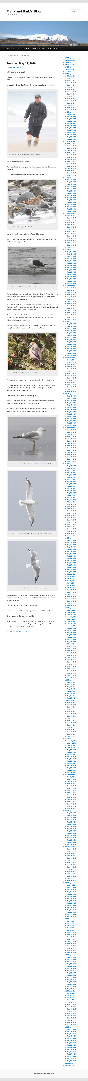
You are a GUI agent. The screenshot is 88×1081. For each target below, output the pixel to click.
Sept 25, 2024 (71, 941)
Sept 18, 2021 (71, 734)
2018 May (15, 631)
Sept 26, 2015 (71, 382)
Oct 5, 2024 (70, 930)
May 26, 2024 (71, 905)
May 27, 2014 (71, 279)
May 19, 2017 (71, 477)
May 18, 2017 (71, 475)
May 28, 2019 (71, 635)
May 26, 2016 (71, 418)
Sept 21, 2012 (71, 162)
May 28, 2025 (71, 982)
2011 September (70, 76)
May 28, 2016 (71, 423)
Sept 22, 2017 (71, 524)
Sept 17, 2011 (71, 92)
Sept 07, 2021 (71, 709)
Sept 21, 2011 (71, 101)
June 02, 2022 (71, 743)
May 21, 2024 (71, 894)
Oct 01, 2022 (71, 777)
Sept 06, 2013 (71, 218)
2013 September (70, 213)
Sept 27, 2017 (71, 536)
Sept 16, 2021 (71, 729)
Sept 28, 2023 (71, 876)
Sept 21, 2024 (71, 932)
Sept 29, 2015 (71, 389)
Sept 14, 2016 (71, 443)
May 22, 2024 (71, 896)
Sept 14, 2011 (71, 85)
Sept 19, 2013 (71, 247)
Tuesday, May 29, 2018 (21, 63)
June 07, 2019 (71, 624)
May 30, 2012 (71, 137)
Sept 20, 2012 (71, 159)
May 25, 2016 (71, 416)
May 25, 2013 (71, 200)
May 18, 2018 (71, 545)
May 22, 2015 (71, 342)
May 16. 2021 (71, 684)
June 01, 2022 (71, 741)
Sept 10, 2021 (71, 716)
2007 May (68, 62)
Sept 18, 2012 (71, 155)
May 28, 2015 (71, 355)
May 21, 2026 (71, 1041)
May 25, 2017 (71, 491)
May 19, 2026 (71, 1036)
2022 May (68, 738)
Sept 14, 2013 (71, 236)
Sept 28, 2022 (71, 804)
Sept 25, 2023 (71, 869)
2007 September (70, 65)
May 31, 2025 (71, 989)
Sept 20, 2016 (71, 457)
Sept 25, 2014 (71, 319)
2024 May (68, 883)
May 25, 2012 (71, 125)
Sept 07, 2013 (71, 220)
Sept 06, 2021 (71, 707)
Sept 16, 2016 (71, 448)
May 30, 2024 (71, 914)
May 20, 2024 (71, 892)
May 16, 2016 (71, 398)
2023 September (70, 847)
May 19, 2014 (71, 261)
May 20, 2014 (71, 263)
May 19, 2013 (71, 186)
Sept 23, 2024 (71, 937)
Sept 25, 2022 (71, 797)
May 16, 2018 (71, 540)
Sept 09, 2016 (71, 432)
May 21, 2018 (71, 551)
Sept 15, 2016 (71, 446)
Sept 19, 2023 (71, 856)
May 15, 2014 (71, 252)
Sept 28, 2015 (71, 387)
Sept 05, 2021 (71, 705)
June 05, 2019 (71, 619)
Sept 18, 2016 (71, 452)
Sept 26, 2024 (71, 944)
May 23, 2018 (71, 556)
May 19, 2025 (71, 962)
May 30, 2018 (71, 572)
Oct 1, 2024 (70, 921)
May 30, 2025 (71, 986)
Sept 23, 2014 (71, 315)
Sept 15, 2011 (71, 87)
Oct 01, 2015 (71, 360)
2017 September (70, 502)
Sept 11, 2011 (71, 78)
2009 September (70, 69)
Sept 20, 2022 (71, 786)
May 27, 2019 (71, 633)
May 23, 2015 (71, 344)
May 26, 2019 (71, 630)
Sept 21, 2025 (71, 1004)
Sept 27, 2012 (71, 175)
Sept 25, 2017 (71, 531)
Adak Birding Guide (39, 48)
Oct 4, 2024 (70, 928)
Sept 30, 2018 (71, 606)
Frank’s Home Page (23, 48)
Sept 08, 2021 (71, 711)
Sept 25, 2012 (71, 171)
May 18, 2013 (71, 184)
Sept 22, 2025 (71, 1007)
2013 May (68, 177)
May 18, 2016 (71, 403)
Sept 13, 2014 (71, 292)
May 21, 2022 (71, 750)
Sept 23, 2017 (71, 527)
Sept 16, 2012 (71, 150)
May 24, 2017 (71, 488)
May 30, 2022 (71, 770)
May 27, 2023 (71, 835)
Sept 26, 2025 (71, 1016)
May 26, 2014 (71, 276)
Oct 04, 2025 (71, 998)
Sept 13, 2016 (71, 441)
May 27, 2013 (71, 204)
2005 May (68, 58)
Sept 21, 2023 (71, 860)
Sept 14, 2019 (71, 646)
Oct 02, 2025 (71, 993)
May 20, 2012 (71, 114)
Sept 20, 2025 (71, 1002)
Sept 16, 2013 (71, 240)
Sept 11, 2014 (71, 288)
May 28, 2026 (71, 1056)
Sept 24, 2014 (71, 317)
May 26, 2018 (71, 563)
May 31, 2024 (71, 917)
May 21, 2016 (71, 409)
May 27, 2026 (71, 1054)
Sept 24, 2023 (71, 867)
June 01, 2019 (71, 610)
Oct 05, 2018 (71, 585)
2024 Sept (68, 919)
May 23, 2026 (71, 1045)
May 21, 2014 (71, 265)
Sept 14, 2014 (71, 294)
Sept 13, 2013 (71, 234)
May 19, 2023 (71, 817)
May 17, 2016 (71, 400)
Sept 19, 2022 (71, 784)
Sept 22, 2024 (71, 935)
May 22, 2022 (71, 752)
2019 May (68, 608)
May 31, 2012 (71, 139)
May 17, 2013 (71, 182)
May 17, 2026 (71, 1031)
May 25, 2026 (71, 1049)
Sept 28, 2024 (71, 948)
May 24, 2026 (71, 1047)
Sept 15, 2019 (71, 648)
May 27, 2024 (71, 907)
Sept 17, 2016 (71, 450)
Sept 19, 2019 (71, 657)
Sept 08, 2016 (71, 430)
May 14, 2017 (71, 466)
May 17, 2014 (71, 256)
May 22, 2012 (71, 119)
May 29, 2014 (71, 283)
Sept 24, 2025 (71, 1011)
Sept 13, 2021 (71, 723)
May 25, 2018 (71, 560)
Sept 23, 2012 (71, 166)
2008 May (68, 67)
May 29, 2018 (23, 631)
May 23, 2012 (71, 121)
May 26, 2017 (71, 493)
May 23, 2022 (71, 754)
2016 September (70, 428)
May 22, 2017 (71, 484)
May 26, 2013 (71, 202)
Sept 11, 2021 (71, 718)
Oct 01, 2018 (71, 576)
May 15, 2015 (71, 326)
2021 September (70, 700)
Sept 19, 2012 (71, 157)
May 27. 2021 (71, 693)
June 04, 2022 (71, 747)
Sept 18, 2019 (71, 655)
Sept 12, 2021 (71, 720)
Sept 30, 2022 (71, 808)
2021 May (68, 680)
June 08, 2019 (71, 626)
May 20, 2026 (71, 1038)
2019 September (70, 644)
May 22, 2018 (71, 554)
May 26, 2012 (71, 128)
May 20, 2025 (71, 964)
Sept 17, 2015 (71, 362)
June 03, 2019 (71, 615)
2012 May (68, 112)
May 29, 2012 (71, 134)
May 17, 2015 (71, 331)
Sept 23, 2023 (71, 865)
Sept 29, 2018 (71, 603)
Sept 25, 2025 (71, 1013)
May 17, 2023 (71, 813)
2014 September (70, 286)
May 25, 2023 (71, 831)
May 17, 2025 (71, 957)
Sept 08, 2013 (71, 222)
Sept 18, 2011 (71, 94)
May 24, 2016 (71, 414)
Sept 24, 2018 (71, 592)
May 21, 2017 (71, 482)
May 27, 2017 (71, 495)
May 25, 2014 (71, 274)
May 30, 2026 (71, 1061)
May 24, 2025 (71, 973)
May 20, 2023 (71, 820)
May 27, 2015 (71, 353)
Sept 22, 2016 (71, 461)
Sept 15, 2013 (71, 238)
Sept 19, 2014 (71, 306)
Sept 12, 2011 (71, 80)
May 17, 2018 (71, 542)
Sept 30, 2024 (71, 953)
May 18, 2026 (71, 1034)
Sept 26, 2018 (71, 596)
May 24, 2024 (71, 901)
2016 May (68, 394)
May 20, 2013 (71, 189)
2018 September (70, 574)
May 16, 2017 (71, 470)
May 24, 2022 (71, 757)
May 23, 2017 (71, 486)
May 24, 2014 (71, 272)
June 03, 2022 (71, 745)
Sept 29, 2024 (71, 950)
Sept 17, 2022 (71, 779)
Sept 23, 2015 (71, 376)
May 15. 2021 (71, 682)
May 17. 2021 (71, 687)
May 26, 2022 (71, 761)
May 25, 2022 (71, 759)
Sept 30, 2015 (71, 391)
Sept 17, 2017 (71, 513)
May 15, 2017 (71, 468)
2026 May (68, 1027)
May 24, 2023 (71, 829)
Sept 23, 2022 (71, 793)
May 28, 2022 (71, 765)
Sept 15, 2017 (71, 509)
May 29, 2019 (71, 637)
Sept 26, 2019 (71, 673)
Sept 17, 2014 (71, 301)
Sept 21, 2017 (71, 522)
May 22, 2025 (71, 968)
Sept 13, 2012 (71, 144)
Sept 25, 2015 (71, 380)
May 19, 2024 (71, 889)
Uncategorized (69, 1065)
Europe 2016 (69, 1063)
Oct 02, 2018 (71, 578)
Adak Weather (52, 48)
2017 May (68, 464)
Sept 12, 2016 (71, 439)
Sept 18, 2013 (71, 245)
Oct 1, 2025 (70, 1000)
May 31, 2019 (71, 642)
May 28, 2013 (71, 207)
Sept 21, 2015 (71, 371)
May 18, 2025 (71, 959)
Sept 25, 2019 (71, 671)
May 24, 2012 (71, 123)
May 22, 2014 (71, 267)
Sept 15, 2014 (71, 297)
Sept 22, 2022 (71, 790)
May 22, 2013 (71, 193)
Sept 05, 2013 (71, 216)
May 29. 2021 (71, 698)
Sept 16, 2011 (71, 89)
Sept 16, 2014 (71, 299)
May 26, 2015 (71, 351)
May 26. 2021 (71, 691)
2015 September (70, 358)
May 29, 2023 (71, 840)
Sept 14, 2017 (71, 506)
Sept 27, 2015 (71, 385)
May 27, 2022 (71, 763)
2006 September (70, 60)
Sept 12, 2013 (71, 231)
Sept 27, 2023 (71, 874)
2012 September (70, 141)
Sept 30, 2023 (71, 880)
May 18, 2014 (71, 258)
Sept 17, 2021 (71, 732)
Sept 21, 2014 (71, 310)
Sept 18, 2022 (71, 781)
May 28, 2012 (71, 132)
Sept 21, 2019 (71, 662)
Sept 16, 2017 (71, 511)
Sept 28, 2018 (71, 601)
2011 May (68, 74)
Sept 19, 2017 (71, 518)
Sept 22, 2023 (71, 862)
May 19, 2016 (71, 405)
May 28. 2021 (71, 696)
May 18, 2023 (71, 815)
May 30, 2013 (71, 211)
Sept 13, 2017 (71, 504)
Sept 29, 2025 (71, 1022)
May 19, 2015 (71, 335)
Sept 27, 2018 (71, 599)
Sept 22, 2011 (71, 103)
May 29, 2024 (71, 912)
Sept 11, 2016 (71, 436)
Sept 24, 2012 (71, 168)
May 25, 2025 (71, 975)
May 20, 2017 (71, 479)
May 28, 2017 (71, 497)
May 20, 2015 (71, 337)
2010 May (68, 71)
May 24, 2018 (71, 558)
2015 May (68, 322)
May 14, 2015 (71, 324)
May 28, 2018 (71, 567)
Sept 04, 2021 (71, 702)
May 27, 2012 (71, 130)
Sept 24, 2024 (71, 939)
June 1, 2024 (71, 885)
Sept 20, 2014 (71, 308)
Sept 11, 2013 (71, 229)
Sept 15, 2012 (71, 148)
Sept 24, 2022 (71, 795)
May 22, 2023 (71, 824)
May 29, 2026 (71, 1059)
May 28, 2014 (71, 281)
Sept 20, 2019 (71, 660)
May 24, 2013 (71, 198)
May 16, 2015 (71, 328)
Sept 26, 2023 (71, 871)
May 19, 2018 (71, 547)
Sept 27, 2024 (71, 946)
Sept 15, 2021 (71, 727)
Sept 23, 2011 (71, 105)
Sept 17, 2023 (71, 851)
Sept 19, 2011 (71, 96)
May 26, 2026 (71, 1052)
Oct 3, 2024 (70, 925)
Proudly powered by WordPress (44, 1073)
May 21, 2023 (71, 822)
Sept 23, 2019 (71, 666)
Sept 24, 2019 (71, 669)
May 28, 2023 (71, 838)
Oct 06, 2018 (71, 588)
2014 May (68, 249)
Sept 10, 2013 (71, 227)
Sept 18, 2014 (71, 304)
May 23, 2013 (71, 195)
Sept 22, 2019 (71, 664)
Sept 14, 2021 (71, 725)
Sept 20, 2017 (71, 520)
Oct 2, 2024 (70, 923)
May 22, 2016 (71, 412)
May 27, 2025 (71, 980)
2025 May (68, 955)
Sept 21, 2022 (71, 788)
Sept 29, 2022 (71, 806)
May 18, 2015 (71, 333)
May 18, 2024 (71, 887)
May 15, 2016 (71, 396)
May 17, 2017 (71, 473)
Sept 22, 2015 (71, 373)
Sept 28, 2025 (71, 1020)
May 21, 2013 (71, 191)
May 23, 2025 (71, 971)
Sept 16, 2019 (71, 651)
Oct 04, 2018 (71, 583)
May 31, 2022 (71, 772)
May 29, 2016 (71, 425)
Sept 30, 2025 (71, 1025)
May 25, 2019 (71, 628)
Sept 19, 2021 (71, 736)
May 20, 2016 (71, 407)
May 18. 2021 (71, 689)
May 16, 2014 (71, 254)
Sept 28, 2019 (71, 678)
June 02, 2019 (71, 612)
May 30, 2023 (71, 842)
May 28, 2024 (71, 910)
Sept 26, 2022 (71, 799)
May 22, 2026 (71, 1043)
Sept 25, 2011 (71, 110)
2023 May (68, 811)
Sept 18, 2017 (71, 515)
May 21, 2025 (71, 966)
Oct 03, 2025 (71, 995)
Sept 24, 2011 (71, 107)
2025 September (70, 991)
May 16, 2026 (71, 1029)
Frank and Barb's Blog (24, 11)
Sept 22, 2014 (71, 313)
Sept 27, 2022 (71, 802)
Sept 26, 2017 (71, 533)
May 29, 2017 (71, 500)
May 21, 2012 (71, 116)
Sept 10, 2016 (71, 434)
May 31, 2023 (71, 844)
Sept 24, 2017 (71, 529)
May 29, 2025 (71, 984)
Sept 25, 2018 (71, 594)
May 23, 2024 (71, 899)
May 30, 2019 (71, 639)
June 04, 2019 (71, 617)
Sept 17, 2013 (71, 243)
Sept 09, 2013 (71, 225)
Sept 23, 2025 (71, 1009)
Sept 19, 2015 (71, 367)
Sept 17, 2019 (71, 653)
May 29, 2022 (71, 768)
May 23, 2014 (71, 270)
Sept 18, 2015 (71, 364)
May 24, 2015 (71, 346)
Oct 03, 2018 (71, 581)
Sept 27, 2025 (71, 1018)
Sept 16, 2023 (71, 849)
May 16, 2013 (71, 180)
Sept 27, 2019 (71, 675)
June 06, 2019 (71, 621)
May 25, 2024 (71, 903)
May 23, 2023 (71, 826)
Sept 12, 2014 (71, 290)
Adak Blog (10, 48)
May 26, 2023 (71, 833)
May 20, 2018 (71, 549)
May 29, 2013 (71, 209)
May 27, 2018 (71, 565)
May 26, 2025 (71, 977)
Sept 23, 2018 (71, 590)
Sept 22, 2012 (71, 164)
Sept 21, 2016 (71, 459)
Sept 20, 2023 (71, 858)
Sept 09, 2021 (71, 714)
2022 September (70, 775)
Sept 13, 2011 (71, 83)
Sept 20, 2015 (71, 369)
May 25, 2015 (71, 349)
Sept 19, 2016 (71, 455)
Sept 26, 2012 (71, 173)
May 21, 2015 (71, 340)
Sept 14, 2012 (71, 146)
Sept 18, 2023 (71, 853)
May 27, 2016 (71, 421)
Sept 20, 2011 (71, 98)
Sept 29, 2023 (71, 878)
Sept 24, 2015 (71, 378)
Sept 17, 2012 (71, 152)
